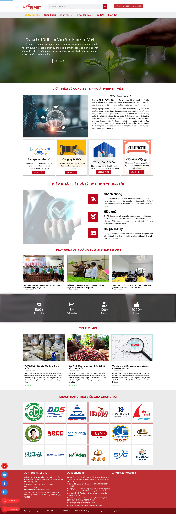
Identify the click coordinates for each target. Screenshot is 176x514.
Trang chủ (34, 14)
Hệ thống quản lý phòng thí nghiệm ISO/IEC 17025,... (86, 505)
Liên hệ (112, 14)
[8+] (71, 304)
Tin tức (99, 14)
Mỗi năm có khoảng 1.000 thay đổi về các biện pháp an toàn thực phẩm (85, 286)
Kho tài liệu (84, 14)
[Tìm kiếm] (105, 6)
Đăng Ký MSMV (71, 159)
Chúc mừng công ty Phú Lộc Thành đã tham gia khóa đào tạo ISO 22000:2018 (131, 286)
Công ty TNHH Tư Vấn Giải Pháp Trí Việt (45, 492)
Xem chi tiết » (28, 385)
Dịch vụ (64, 14)
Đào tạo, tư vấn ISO (39, 159)
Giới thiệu (50, 14)
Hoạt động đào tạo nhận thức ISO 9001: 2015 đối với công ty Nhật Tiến (43, 286)
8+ (72, 310)
